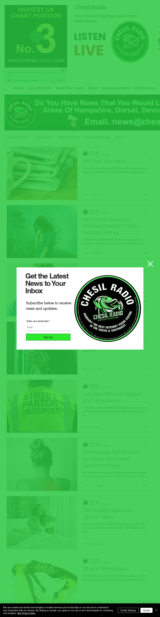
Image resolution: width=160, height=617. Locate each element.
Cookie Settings (128, 610)
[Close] (156, 610)
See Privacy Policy (26, 613)
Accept (146, 610)
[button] (150, 264)
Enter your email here (37, 321)
